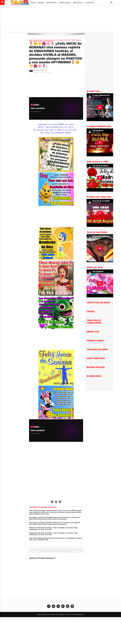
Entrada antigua (35, 551)
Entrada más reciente (76, 551)
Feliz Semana (33, 41)
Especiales (51, 3)
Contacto (89, 3)
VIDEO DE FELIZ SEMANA (46, 41)
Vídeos (41, 3)
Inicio (33, 3)
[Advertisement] (60, 19)
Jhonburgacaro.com (77, 614)
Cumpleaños (65, 3)
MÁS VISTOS (78, 3)
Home (30, 40)
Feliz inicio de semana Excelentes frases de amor (65, 40)
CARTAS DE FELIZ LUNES (40, 40)
